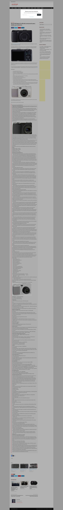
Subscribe (39, 14)
